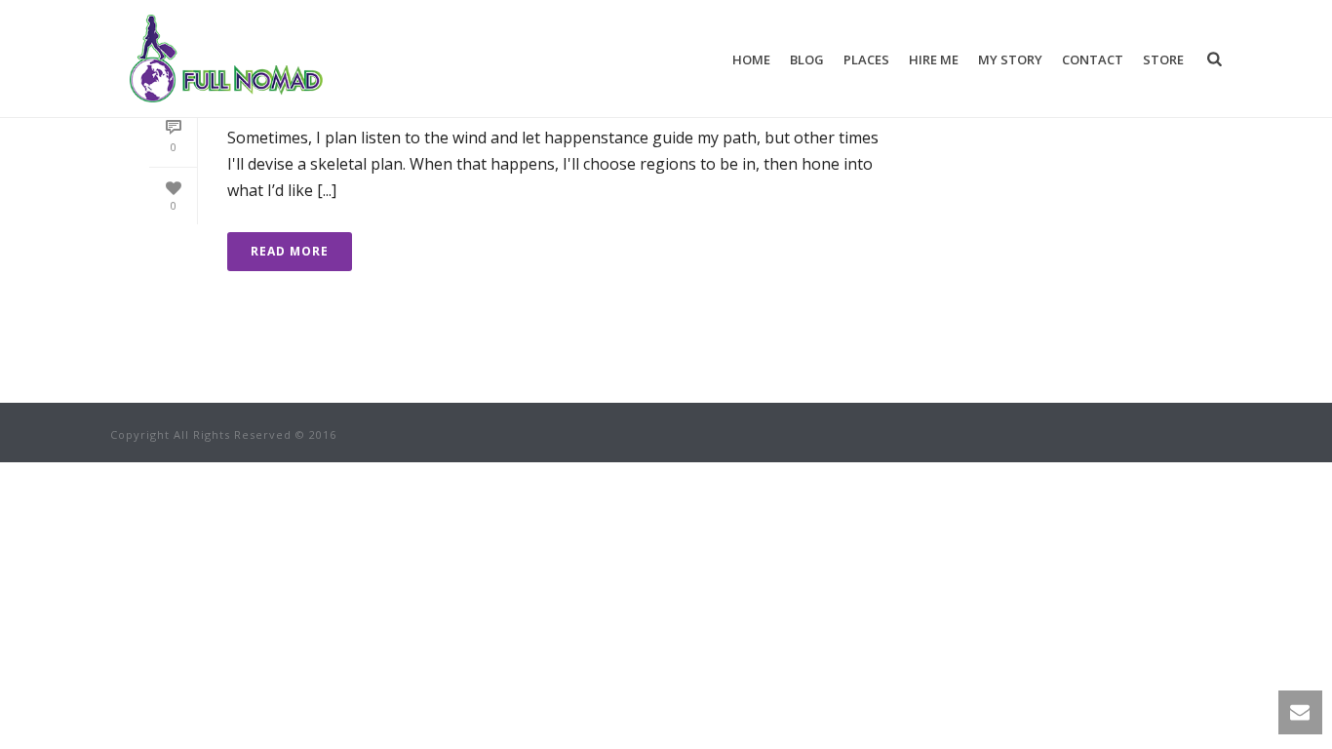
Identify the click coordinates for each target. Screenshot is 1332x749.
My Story (1010, 59)
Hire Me (934, 59)
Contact (1092, 59)
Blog (807, 59)
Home (751, 59)
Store (1163, 59)
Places (866, 59)
